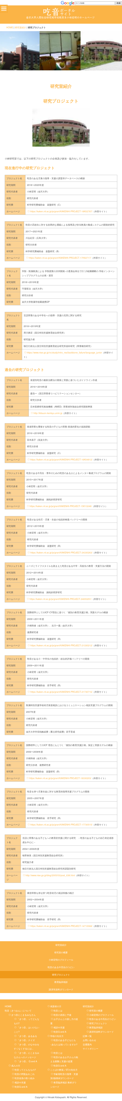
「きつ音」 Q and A (27, 1061)
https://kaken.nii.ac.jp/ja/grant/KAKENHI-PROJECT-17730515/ (61, 824)
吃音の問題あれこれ (25, 1074)
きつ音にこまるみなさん (23, 1014)
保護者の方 (55, 1006)
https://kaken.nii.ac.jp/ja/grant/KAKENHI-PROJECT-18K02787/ (61, 211)
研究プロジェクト (61, 974)
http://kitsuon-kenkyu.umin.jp (48, 413)
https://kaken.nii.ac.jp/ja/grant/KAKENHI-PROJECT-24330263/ (61, 552)
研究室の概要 (61, 952)
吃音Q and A (21, 1086)
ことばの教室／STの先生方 (64, 1069)
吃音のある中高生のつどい (61, 967)
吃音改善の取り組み (25, 1078)
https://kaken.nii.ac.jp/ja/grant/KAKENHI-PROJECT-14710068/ (61, 926)
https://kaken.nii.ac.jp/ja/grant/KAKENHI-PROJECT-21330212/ (61, 645)
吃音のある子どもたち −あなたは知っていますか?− (63, 1044)
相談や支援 (20, 1082)
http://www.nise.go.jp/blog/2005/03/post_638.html (50, 875)
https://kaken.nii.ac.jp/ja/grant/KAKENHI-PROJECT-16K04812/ (61, 459)
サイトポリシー (90, 1048)
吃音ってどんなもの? (25, 1069)
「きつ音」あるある (27, 1036)
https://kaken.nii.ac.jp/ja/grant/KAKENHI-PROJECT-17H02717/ (60, 257)
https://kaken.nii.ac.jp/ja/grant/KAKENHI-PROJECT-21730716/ (61, 691)
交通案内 (87, 1044)
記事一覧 (87, 1036)
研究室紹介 (20, 27)
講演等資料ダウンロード (61, 989)
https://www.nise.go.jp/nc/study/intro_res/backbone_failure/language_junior (64, 352)
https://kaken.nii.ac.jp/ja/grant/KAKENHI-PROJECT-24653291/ (61, 599)
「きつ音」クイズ (26, 1040)
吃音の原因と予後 (62, 1014)
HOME (9, 27)
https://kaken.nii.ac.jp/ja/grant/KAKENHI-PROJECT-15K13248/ (61, 506)
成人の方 (15, 1065)
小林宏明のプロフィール (61, 959)
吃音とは (58, 1010)
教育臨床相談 (61, 982)
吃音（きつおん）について (18, 1010)
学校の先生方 (57, 1036)
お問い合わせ (89, 1040)
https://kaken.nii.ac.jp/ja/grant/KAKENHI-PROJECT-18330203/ (60, 778)
